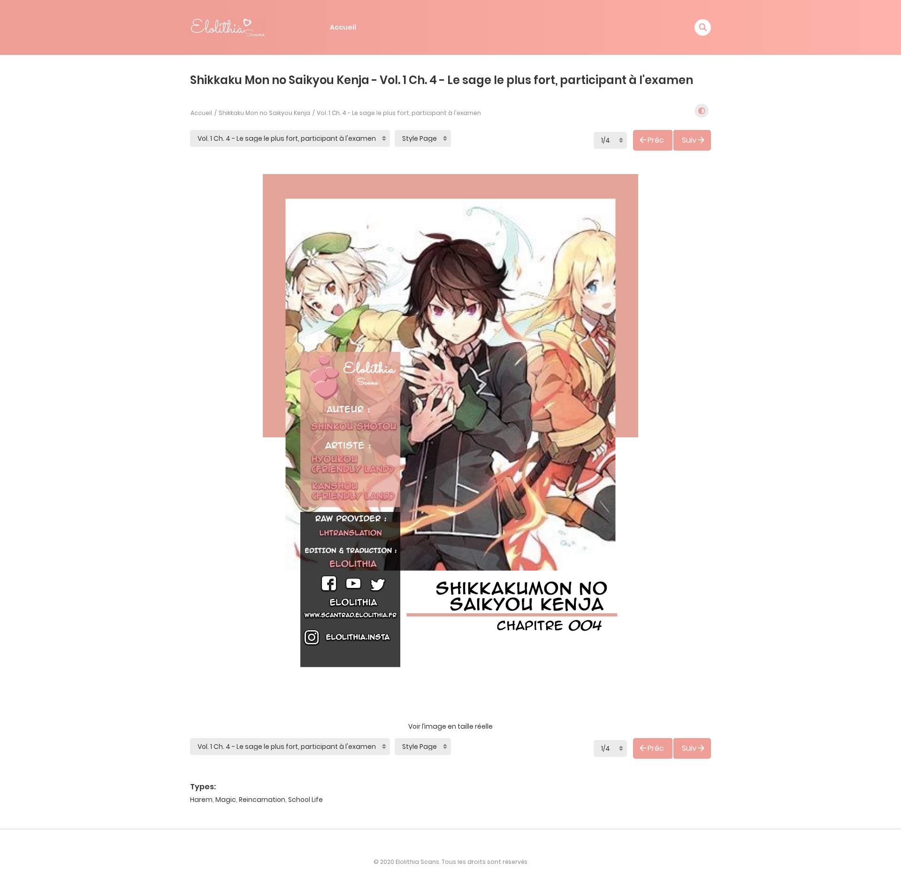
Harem (201, 799)
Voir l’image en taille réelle (450, 726)
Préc (656, 140)
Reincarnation (262, 799)
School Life (305, 799)
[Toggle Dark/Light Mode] (702, 111)
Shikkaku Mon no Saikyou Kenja (264, 113)
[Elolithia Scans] (227, 26)
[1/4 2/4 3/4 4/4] (610, 140)
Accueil (343, 27)
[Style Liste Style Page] (423, 138)
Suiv (689, 140)
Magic (225, 799)
